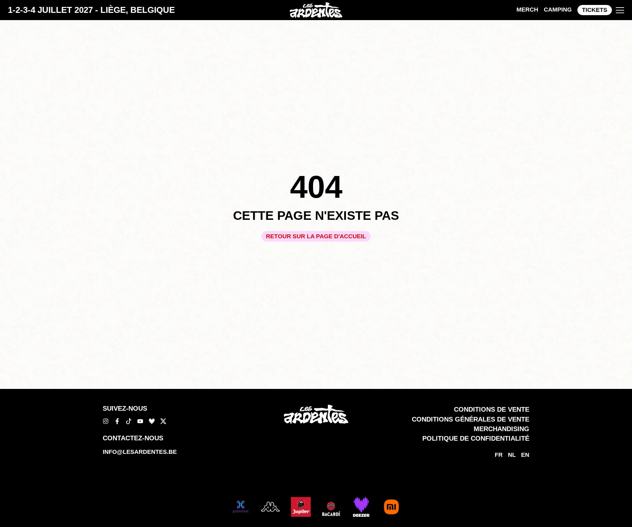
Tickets (594, 10)
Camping (558, 9)
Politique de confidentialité (475, 438)
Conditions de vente (491, 409)
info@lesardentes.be (140, 452)
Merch (527, 9)
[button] (620, 10)
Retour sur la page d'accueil (316, 236)
